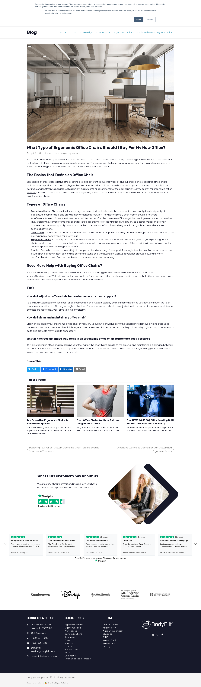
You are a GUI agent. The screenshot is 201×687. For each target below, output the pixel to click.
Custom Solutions (73, 634)
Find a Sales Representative (78, 658)
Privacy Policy (109, 627)
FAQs (67, 652)
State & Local (109, 643)
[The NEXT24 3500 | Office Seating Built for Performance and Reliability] (150, 400)
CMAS (105, 637)
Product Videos (72, 649)
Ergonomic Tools (73, 627)
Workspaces (71, 631)
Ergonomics (74, 153)
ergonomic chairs (86, 211)
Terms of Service (111, 624)
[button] (33, 369)
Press (67, 640)
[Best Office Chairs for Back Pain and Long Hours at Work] (100, 400)
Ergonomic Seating (74, 624)
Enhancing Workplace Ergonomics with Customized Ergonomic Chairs (141, 449)
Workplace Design (58, 153)
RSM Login (107, 646)
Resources (70, 637)
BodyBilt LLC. (43, 677)
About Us (69, 643)
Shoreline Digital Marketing (58, 683)
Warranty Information (113, 631)
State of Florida (110, 640)
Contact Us (70, 655)
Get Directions (38, 633)
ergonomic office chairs (154, 181)
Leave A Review (44, 656)
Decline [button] (150, 19)
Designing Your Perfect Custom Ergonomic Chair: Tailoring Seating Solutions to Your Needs (63, 449)
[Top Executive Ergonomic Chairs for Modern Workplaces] (50, 400)
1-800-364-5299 (39, 638)
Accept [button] (138, 19)
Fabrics (68, 646)
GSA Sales (107, 634)
